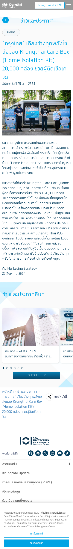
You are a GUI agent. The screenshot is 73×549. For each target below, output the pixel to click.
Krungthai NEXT (48, 5)
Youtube (60, 453)
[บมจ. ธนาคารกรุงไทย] (11, 5)
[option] (30, 335)
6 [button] (22, 368)
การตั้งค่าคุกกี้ (36, 533)
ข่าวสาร (11, 32)
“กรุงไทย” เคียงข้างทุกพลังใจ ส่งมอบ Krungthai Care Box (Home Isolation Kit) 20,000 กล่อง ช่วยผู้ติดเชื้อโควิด (22, 406)
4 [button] (15, 368)
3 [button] (11, 368)
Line (38, 453)
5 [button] (18, 368)
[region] (36, 526)
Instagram (52, 453)
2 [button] (7, 368)
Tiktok (67, 453)
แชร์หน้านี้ (60, 396)
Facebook (31, 453)
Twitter (45, 453)
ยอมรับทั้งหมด (36, 543)
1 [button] (3, 368)
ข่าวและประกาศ (27, 391)
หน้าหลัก (8, 391)
